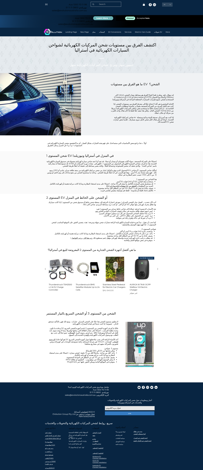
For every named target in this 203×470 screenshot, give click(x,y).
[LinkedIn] (156, 387)
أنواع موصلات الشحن (139, 434)
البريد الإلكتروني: (102, 395)
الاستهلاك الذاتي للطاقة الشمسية (78, 432)
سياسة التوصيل (120, 441)
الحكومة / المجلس (98, 448)
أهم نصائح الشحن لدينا (75, 444)
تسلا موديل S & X (50, 445)
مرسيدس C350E (50, 461)
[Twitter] (151, 387)
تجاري (94, 439)
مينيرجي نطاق (137, 431)
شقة (94, 435)
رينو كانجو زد (48, 451)
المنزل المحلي (97, 433)
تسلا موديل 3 (48, 442)
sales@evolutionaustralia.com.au (69, 10)
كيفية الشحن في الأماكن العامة (142, 441)
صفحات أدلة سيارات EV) (116, 186)
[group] (101, 277)
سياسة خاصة (119, 444)
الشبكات (71, 333)
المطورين (95, 441)
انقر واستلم (119, 435)
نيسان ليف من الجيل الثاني (53, 435)
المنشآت (95, 428)
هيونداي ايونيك (49, 455)
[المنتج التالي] (45, 269)
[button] (144, 4)
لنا (127, 186)
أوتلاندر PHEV (49, 458)
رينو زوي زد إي (49, 448)
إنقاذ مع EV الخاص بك (75, 438)
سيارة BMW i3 (49, 468)
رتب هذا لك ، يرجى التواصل (82, 238)
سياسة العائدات (120, 438)
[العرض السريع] (115, 269)
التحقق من (132, 186)
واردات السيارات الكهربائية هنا (77, 441)
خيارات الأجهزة (96, 444)
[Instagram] (154, 4)
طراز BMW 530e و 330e (53, 438)
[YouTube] (139, 387)
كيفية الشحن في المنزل (140, 438)
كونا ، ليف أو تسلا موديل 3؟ (76, 447)
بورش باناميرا (49, 464)
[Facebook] (150, 4)
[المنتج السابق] (157, 269)
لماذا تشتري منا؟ (120, 432)
